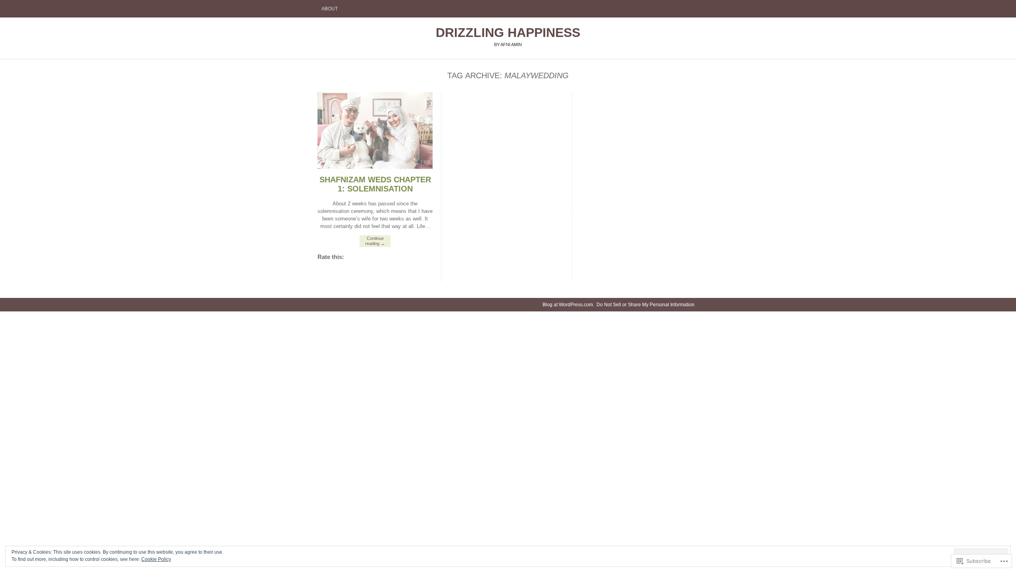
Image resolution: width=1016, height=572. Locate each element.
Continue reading (375, 241)
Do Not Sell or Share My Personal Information (646, 304)
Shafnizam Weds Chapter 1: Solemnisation (375, 184)
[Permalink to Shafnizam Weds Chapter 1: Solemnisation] (375, 167)
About (329, 9)
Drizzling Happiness (508, 32)
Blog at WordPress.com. (568, 304)
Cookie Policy (156, 559)
